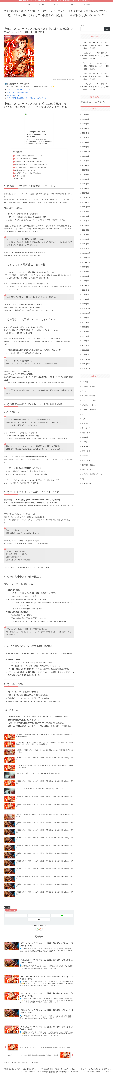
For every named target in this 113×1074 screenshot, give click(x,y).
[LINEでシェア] (62, 915)
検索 (82, 26)
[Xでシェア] (16, 915)
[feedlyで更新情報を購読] (37, 928)
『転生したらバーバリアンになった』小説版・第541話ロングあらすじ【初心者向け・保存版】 (95, 86)
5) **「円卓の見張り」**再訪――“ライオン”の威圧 (31, 167)
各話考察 (8, 907)
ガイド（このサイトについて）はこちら (21, 89)
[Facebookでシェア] (39, 915)
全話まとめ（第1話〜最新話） (18, 92)
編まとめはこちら (13, 95)
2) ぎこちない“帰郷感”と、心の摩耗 (26, 158)
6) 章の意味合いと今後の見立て (25, 170)
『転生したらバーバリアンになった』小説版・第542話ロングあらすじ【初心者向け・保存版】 (95, 76)
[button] (39, 919)
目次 (17, 152)
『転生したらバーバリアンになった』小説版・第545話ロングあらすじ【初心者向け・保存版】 (95, 45)
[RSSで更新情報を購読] (40, 928)
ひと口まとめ (19, 178)
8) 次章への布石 (20, 176)
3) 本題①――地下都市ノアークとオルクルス (29, 161)
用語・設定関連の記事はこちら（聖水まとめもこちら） (27, 98)
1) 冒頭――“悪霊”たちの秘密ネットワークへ (29, 156)
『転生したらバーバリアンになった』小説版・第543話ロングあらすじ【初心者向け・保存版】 (95, 66)
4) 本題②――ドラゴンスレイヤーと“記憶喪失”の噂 (31, 164)
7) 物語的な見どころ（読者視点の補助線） (28, 173)
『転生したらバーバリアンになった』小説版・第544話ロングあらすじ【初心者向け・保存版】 (95, 55)
